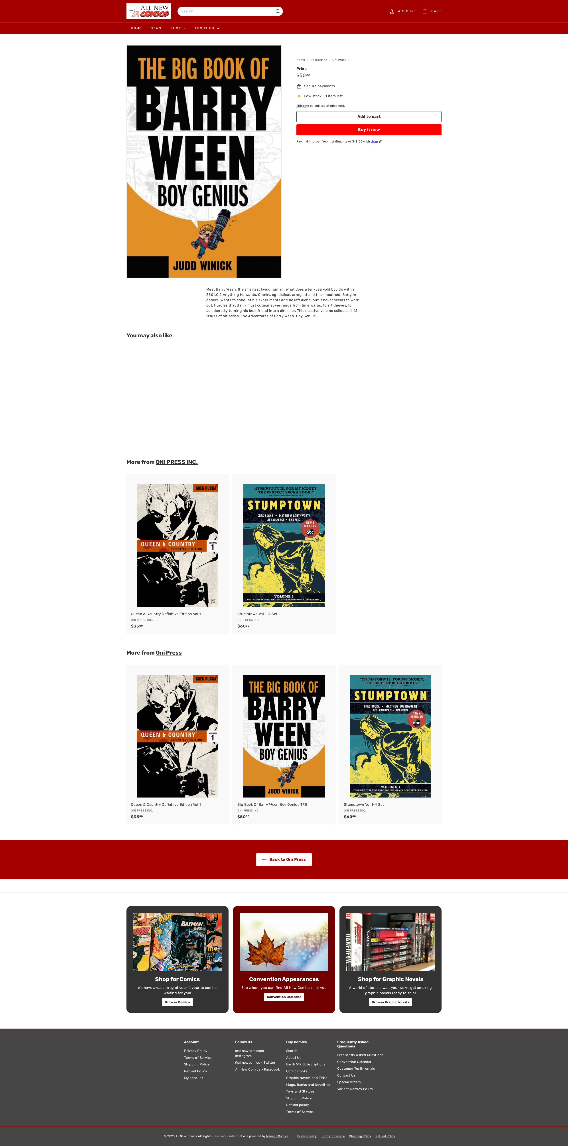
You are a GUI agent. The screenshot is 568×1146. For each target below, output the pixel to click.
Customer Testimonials (356, 1069)
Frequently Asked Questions (360, 1055)
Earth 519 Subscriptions (305, 1064)
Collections (319, 59)
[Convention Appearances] (284, 942)
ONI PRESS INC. (177, 462)
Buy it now (369, 129)
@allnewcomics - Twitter (255, 1063)
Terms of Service (197, 1058)
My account (193, 1078)
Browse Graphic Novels (390, 1002)
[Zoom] (204, 162)
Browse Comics (177, 1002)
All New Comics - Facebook (257, 1069)
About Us (205, 28)
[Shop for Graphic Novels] (390, 942)
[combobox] (230, 11)
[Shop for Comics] (177, 942)
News (156, 28)
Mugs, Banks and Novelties (308, 1085)
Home (136, 28)
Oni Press (339, 59)
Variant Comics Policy (355, 1089)
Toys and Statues (300, 1091)
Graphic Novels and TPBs (306, 1078)
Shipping (302, 105)
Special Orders (349, 1082)
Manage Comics (277, 1136)
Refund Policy (195, 1071)
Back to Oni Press (287, 859)
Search (291, 1051)
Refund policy (297, 1105)
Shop (176, 28)
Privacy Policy (195, 1051)
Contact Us (346, 1075)
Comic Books (297, 1071)
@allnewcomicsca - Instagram (250, 1053)
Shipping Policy (197, 1064)
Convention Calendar (284, 997)
